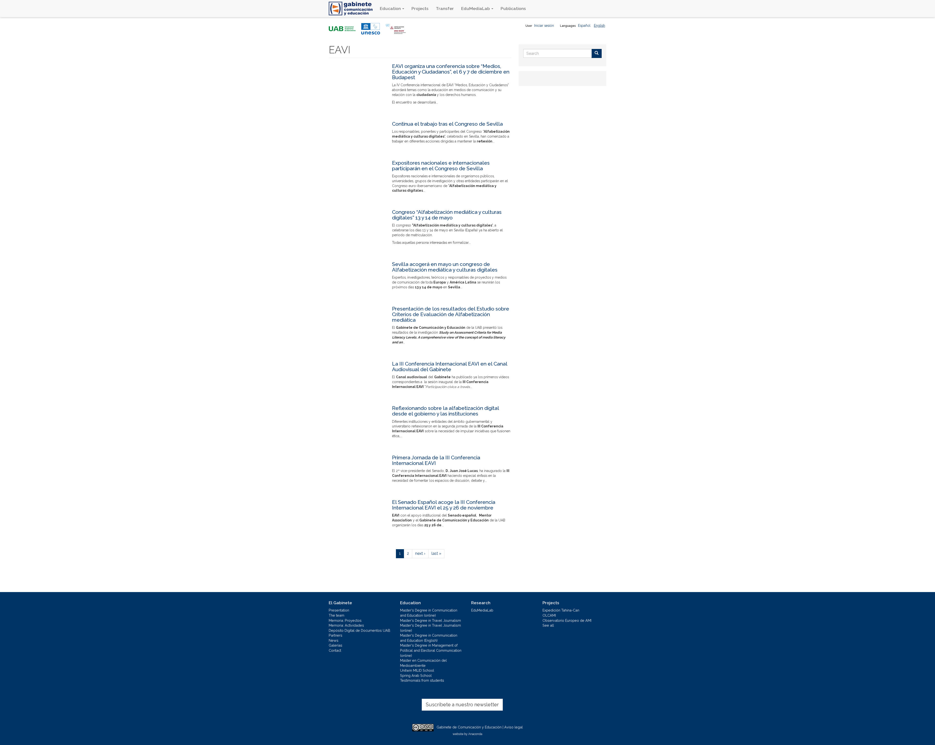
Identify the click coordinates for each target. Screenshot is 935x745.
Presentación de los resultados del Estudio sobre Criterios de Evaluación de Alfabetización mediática (450, 314)
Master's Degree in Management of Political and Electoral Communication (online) (430, 650)
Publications (513, 8)
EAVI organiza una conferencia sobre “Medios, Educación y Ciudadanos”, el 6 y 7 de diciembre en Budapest (450, 71)
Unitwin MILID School (417, 670)
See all (548, 625)
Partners (335, 635)
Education (391, 8)
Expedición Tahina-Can (560, 610)
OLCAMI (549, 615)
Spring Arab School (416, 675)
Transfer (445, 8)
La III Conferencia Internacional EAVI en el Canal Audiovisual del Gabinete (449, 366)
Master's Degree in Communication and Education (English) (428, 637)
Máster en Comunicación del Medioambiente (423, 663)
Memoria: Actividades (346, 625)
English (599, 26)
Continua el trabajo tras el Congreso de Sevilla (447, 124)
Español (584, 26)
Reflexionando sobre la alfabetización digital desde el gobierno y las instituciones (445, 411)
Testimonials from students (422, 680)
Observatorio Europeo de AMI (566, 620)
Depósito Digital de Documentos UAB (359, 630)
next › (420, 553)
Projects (420, 8)
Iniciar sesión (544, 26)
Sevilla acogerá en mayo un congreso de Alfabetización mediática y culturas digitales (444, 267)
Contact (335, 650)
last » (436, 553)
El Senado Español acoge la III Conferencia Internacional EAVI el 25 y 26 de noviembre (443, 505)
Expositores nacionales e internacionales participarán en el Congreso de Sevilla (441, 165)
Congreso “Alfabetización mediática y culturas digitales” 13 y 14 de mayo (447, 215)
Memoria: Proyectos (345, 620)
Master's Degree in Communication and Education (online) (428, 612)
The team (336, 615)
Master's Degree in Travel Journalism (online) (430, 627)
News (333, 640)
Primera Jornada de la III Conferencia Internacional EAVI (436, 460)
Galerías (335, 645)
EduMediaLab (476, 8)
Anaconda (475, 734)
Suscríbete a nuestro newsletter (462, 704)
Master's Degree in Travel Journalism (430, 620)
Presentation (339, 610)
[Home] (352, 8)
